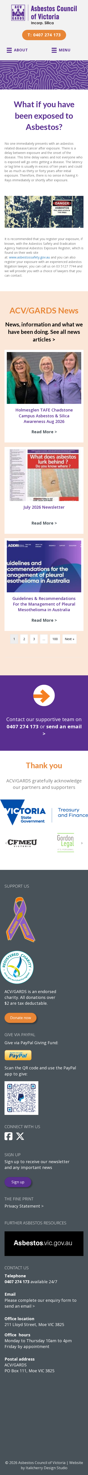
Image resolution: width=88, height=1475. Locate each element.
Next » (69, 639)
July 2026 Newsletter (44, 507)
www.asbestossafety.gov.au (29, 257)
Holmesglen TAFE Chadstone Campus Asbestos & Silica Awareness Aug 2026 (44, 415)
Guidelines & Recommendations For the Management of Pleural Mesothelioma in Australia (44, 604)
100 (55, 639)
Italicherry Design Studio (46, 1467)
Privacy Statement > (24, 1206)
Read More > (45, 431)
